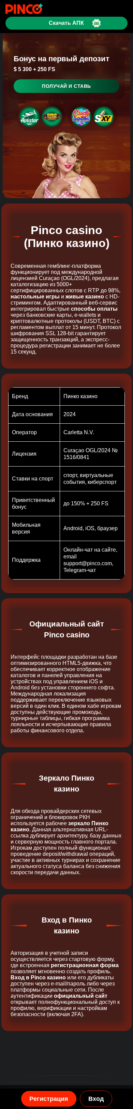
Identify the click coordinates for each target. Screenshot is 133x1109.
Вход (96, 1098)
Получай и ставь (66, 86)
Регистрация (48, 1098)
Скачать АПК (66, 23)
